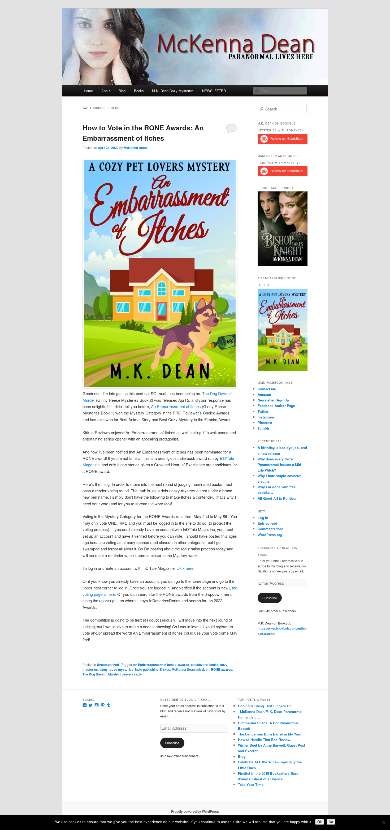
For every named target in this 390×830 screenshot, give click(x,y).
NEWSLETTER (214, 90)
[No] (383, 822)
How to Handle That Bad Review (264, 739)
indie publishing (146, 669)
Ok (319, 822)
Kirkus (165, 669)
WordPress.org (270, 534)
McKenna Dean (135, 147)
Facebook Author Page (276, 405)
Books (139, 90)
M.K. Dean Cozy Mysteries (173, 90)
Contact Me (267, 388)
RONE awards (221, 669)
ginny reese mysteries (116, 669)
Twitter (263, 411)
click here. (185, 568)
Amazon (264, 394)
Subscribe (269, 598)
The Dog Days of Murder (101, 674)
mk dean (202, 669)
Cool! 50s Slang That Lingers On (265, 705)
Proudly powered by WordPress (195, 811)
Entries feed (267, 523)
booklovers (199, 664)
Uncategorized (108, 664)
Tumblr (263, 428)
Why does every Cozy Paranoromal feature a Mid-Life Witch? (280, 464)
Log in (263, 517)
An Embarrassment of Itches (176, 406)
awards (183, 664)
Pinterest (265, 422)
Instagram (266, 417)
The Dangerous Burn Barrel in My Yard (269, 734)
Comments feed (270, 528)
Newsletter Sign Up (273, 400)
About (105, 90)
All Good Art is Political (277, 498)
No (331, 822)
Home (88, 90)
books (214, 664)
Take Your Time (250, 784)
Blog (122, 90)
